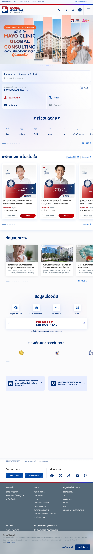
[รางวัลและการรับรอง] (21, 353)
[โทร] (58, 10)
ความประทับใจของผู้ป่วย (15, 496)
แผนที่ (65, 496)
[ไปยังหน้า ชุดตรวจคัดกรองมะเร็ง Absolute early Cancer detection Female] (19, 181)
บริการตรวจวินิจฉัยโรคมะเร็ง (45, 514)
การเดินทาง (67, 499)
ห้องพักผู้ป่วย (68, 492)
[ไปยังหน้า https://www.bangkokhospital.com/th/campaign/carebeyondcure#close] (46, 39)
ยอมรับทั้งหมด (82, 547)
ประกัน (65, 503)
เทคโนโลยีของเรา (40, 506)
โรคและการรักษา (12, 492)
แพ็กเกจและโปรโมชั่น (41, 503)
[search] (65, 10)
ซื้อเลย (28, 215)
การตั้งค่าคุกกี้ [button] (67, 547)
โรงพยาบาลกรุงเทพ (13, 461)
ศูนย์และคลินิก (39, 492)
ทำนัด (36, 499)
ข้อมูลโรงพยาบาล (12, 530)
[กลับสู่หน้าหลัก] (12, 9)
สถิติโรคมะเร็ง (39, 517)
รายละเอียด (11, 215)
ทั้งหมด (65, 506)
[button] (58, 10)
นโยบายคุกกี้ (11, 542)
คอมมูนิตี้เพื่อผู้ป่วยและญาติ (73, 510)
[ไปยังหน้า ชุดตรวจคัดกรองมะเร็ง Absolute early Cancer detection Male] (58, 181)
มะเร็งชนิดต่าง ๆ (12, 499)
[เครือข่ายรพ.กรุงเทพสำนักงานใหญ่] (46, 323)
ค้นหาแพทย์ (38, 496)
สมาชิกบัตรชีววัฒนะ (41, 510)
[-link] (52, 475)
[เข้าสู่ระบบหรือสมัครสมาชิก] (72, 10)
